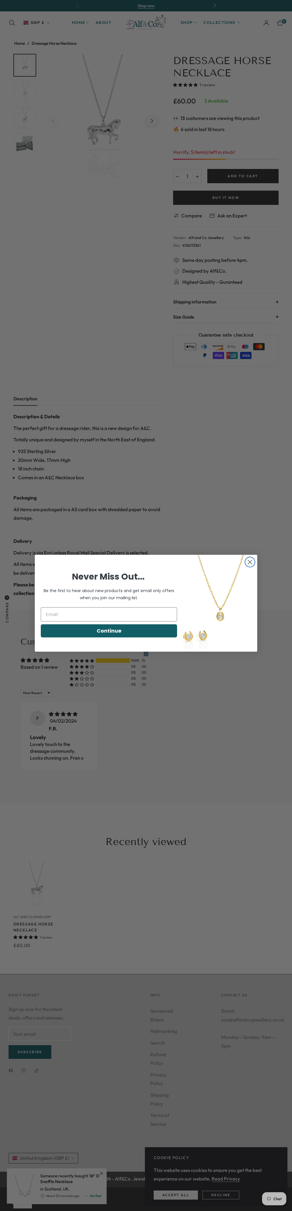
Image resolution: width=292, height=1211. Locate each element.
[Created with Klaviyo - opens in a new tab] (146, 654)
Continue (109, 630)
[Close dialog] (250, 562)
